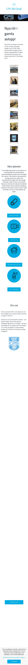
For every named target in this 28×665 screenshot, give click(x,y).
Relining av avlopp (14, 215)
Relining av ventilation (14, 265)
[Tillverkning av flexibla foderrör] (14, 127)
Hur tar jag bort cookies (18, 657)
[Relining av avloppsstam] (14, 80)
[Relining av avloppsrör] (14, 103)
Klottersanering (14, 289)
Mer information (7, 657)
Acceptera (14, 661)
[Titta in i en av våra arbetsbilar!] (14, 150)
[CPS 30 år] (14, 138)
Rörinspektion (14, 240)
